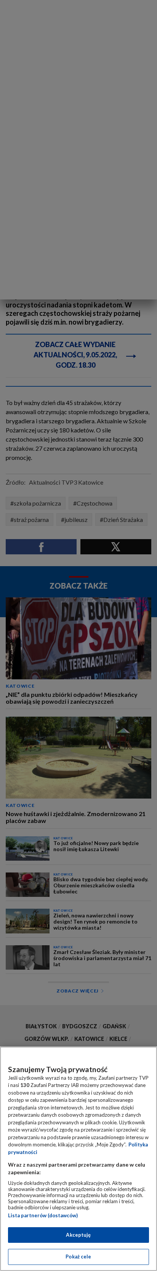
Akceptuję (78, 1235)
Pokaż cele (78, 1256)
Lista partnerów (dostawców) (43, 1215)
